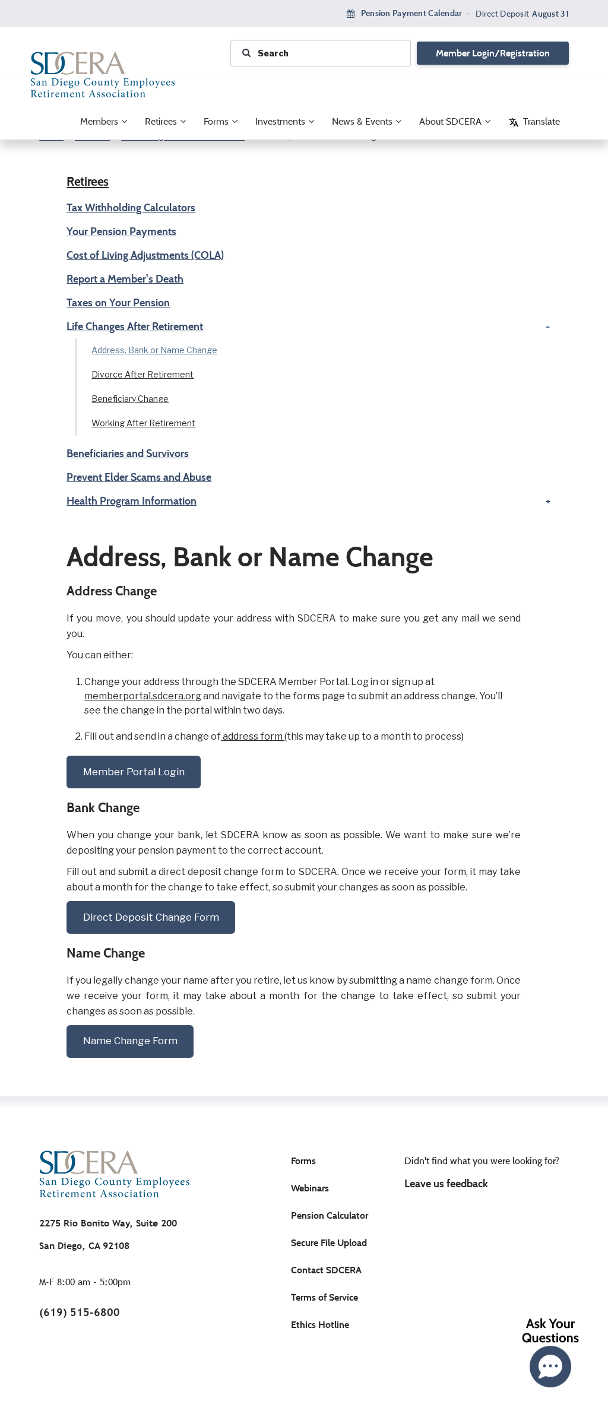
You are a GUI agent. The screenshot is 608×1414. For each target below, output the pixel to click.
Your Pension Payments (121, 231)
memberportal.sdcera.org (142, 696)
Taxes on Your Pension (118, 302)
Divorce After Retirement (142, 375)
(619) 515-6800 (79, 1312)
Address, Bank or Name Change (154, 350)
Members (99, 121)
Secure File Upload (329, 1242)
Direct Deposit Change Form (151, 917)
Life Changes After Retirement (134, 326)
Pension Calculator (329, 1215)
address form (252, 737)
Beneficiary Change (130, 399)
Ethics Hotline (320, 1324)
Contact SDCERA (326, 1270)
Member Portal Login (134, 772)
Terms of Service (324, 1297)
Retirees (161, 121)
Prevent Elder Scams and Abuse (138, 477)
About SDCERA (450, 121)
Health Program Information (131, 501)
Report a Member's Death (124, 279)
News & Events (362, 121)
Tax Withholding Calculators (130, 207)
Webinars (310, 1188)
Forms (216, 121)
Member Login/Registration (493, 53)
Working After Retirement (143, 424)
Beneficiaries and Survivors (127, 453)
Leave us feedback (446, 1183)
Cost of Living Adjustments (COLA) (145, 255)
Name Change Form (130, 1041)
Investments (280, 121)
